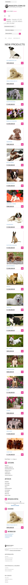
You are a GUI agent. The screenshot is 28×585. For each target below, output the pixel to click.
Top (5, 38)
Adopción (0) (7, 473)
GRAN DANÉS (9, 431)
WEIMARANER (9, 141)
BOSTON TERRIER (10, 162)
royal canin (7, 495)
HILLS (6, 486)
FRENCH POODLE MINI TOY (12, 81)
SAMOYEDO (9, 307)
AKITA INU (8, 286)
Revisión (6, 582)
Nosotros (6, 556)
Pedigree (7, 491)
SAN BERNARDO (10, 224)
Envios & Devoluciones (9, 534)
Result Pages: (7, 459)
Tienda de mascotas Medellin (15, 550)
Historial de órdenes (8, 579)
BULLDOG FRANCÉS (11, 183)
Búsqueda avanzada (9, 557)
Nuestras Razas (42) (9, 468)
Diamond (7, 481)
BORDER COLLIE (10, 327)
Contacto (6, 567)
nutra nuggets (8, 488)
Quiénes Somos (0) (9, 467)
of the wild (7, 490)
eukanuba (7, 485)
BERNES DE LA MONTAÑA (12, 121)
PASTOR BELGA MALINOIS (12, 245)
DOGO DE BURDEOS (11, 265)
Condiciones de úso (8, 560)
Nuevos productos (8, 570)
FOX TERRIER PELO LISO (11, 60)
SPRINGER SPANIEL (10, 369)
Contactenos (7, 537)
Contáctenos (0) (8, 475)
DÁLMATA (8, 410)
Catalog (10, 38)
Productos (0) (8, 470)
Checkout (15, 11)
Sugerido (10, 509)
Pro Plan (7, 493)
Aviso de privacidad (8, 535)
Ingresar (6, 580)
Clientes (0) (7, 472)
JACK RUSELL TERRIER (11, 203)
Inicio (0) (6, 465)
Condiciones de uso (8, 536)
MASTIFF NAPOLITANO (11, 101)
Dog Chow (7, 483)
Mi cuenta (7, 577)
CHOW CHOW (9, 452)
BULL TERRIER (9, 348)
